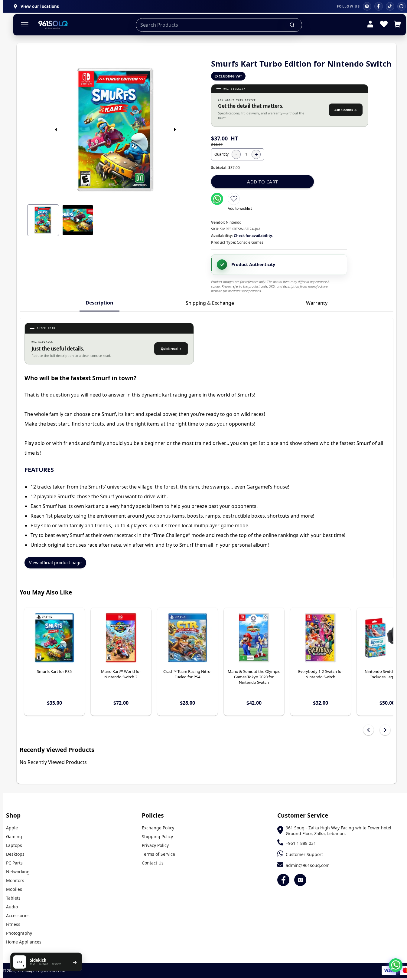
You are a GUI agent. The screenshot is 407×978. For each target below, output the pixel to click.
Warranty (316, 303)
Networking (18, 871)
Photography (19, 933)
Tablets (13, 898)
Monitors (15, 880)
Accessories (18, 915)
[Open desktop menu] (24, 25)
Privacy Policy (155, 845)
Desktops (15, 854)
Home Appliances (23, 942)
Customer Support (304, 854)
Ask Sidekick (345, 110)
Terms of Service (158, 854)
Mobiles (14, 889)
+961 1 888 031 (301, 843)
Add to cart (262, 182)
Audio (12, 907)
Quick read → (171, 349)
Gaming (14, 836)
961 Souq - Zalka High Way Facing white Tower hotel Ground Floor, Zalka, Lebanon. (338, 830)
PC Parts (14, 863)
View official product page (55, 562)
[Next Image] (175, 129)
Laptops (14, 845)
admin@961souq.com (308, 865)
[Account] (370, 24)
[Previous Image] (56, 129)
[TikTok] (390, 6)
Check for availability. (253, 235)
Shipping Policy (157, 836)
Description (99, 302)
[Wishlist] (384, 24)
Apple (12, 828)
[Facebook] (378, 6)
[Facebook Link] (283, 880)
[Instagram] (367, 6)
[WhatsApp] (401, 6)
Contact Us (153, 863)
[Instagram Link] (300, 880)
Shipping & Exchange (210, 303)
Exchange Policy (158, 828)
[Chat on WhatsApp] (395, 965)
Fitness (13, 924)
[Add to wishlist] (234, 199)
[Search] (292, 25)
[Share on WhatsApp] (217, 199)
